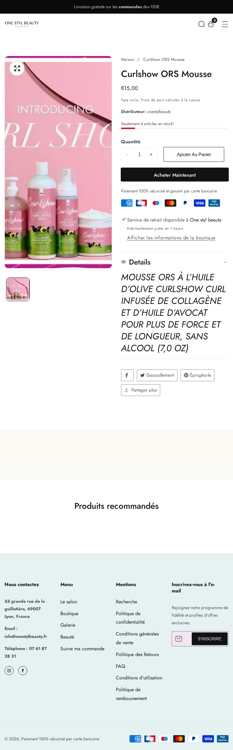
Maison (127, 59)
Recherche (126, 601)
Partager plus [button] (144, 390)
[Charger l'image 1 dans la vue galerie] (18, 289)
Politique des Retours (137, 654)
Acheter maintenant (175, 175)
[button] (202, 24)
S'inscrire (209, 638)
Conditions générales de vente (137, 638)
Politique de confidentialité (130, 618)
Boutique (69, 613)
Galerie (67, 625)
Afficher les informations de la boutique (171, 237)
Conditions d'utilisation (139, 677)
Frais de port (152, 100)
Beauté (67, 636)
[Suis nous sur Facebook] (127, 375)
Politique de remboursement (131, 694)
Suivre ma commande (82, 648)
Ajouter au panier (194, 154)
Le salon (68, 601)
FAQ (120, 666)
